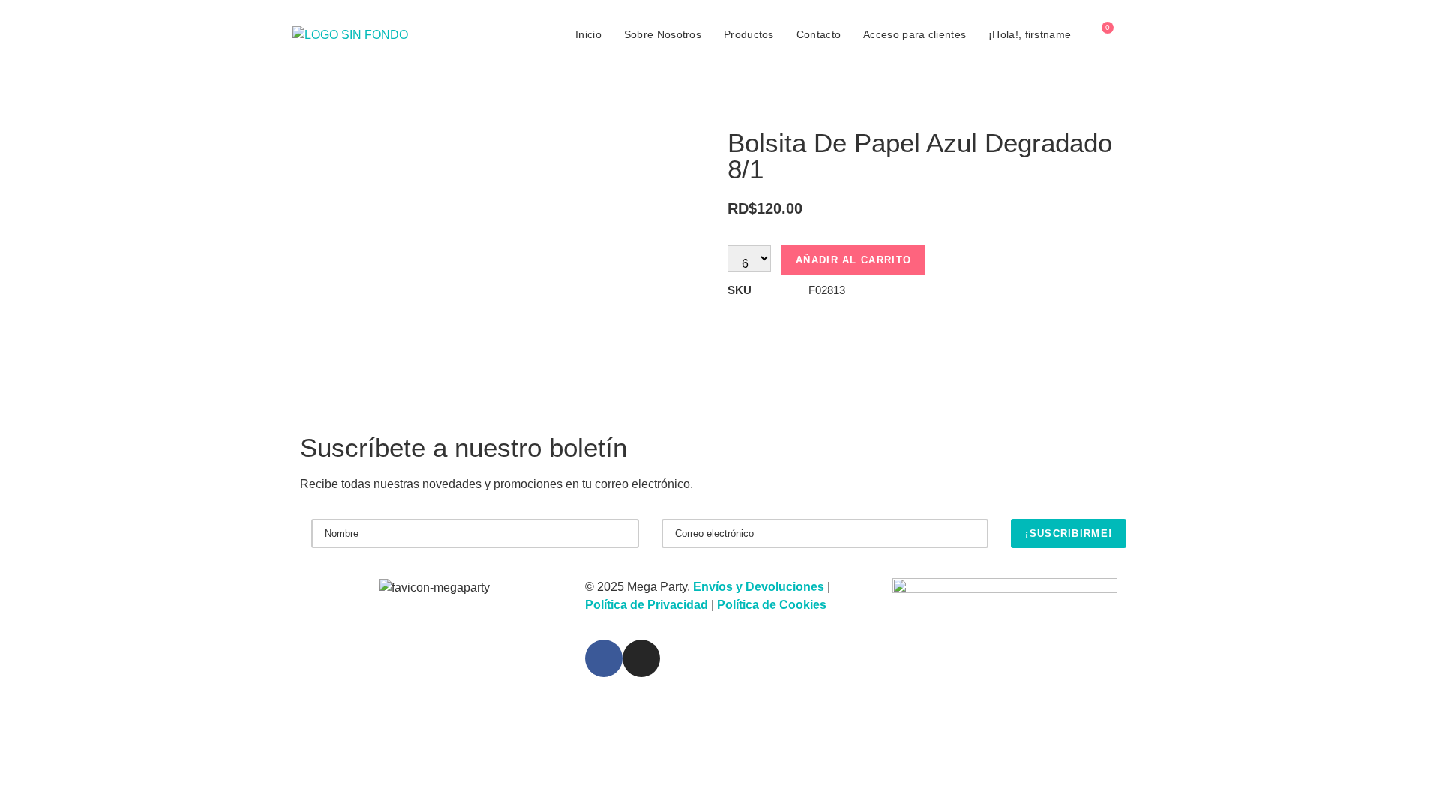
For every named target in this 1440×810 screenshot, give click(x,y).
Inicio (588, 34)
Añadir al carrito (853, 260)
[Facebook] (603, 658)
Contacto (818, 34)
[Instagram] (641, 658)
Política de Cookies (771, 604)
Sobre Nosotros (662, 34)
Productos (749, 34)
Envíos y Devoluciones (758, 586)
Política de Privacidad (646, 604)
